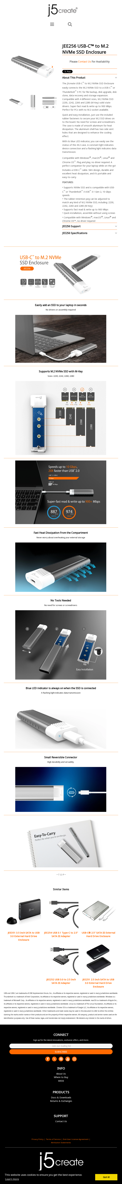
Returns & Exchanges (61, 1100)
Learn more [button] (12, 1179)
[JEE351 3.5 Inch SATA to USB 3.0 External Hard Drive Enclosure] (23, 911)
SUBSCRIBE (61, 1051)
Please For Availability (90, 61)
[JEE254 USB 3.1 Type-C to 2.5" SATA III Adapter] (61, 911)
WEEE (61, 1080)
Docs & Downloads (61, 1097)
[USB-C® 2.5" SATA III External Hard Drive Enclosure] (98, 911)
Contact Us (61, 1121)
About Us (61, 1073)
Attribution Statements (61, 1142)
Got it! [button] (106, 1177)
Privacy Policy (38, 1139)
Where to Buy (61, 1077)
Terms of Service (53, 1139)
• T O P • (61, 874)
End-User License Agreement (75, 1139)
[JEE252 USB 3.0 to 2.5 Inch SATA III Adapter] (61, 958)
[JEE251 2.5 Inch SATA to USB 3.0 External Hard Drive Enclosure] (98, 958)
